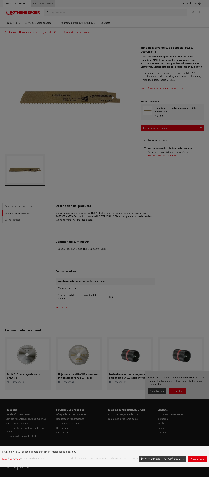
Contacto (133, 458)
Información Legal (118, 458)
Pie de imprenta (78, 458)
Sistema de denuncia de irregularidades (159, 458)
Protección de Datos (98, 458)
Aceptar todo (198, 459)
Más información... (12, 459)
